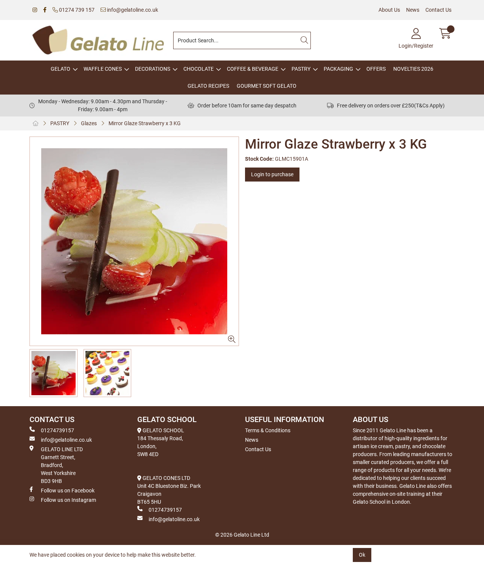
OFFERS (376, 69)
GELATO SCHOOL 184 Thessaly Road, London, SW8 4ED (160, 442)
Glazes (89, 123)
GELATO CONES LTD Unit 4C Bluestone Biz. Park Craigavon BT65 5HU (169, 490)
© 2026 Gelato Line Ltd (242, 535)
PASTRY (301, 69)
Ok (362, 555)
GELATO (60, 69)
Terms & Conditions (267, 430)
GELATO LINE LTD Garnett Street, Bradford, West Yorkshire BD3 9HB (62, 465)
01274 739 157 (76, 10)
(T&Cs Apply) (429, 105)
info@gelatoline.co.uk (132, 10)
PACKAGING (338, 69)
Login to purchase (272, 174)
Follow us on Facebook (68, 490)
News (412, 10)
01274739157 (57, 430)
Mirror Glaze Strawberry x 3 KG (145, 123)
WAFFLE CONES (103, 69)
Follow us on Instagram (68, 500)
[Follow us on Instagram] (34, 10)
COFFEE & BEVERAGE (252, 69)
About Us (389, 10)
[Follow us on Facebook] (45, 10)
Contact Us (438, 10)
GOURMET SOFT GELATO (266, 86)
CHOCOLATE (198, 69)
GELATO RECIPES (208, 86)
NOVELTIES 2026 (413, 69)
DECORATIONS (152, 69)
